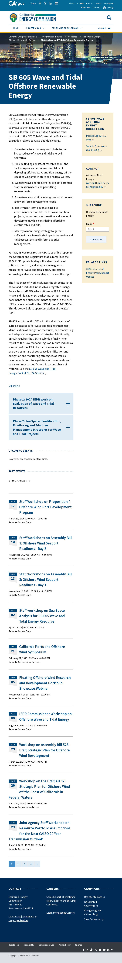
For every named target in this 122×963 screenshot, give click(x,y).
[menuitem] (15, 28)
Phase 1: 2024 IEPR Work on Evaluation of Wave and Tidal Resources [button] (33, 403)
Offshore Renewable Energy (22, 40)
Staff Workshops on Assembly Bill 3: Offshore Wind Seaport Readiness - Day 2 (45, 543)
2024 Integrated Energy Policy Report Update (97, 272)
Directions (28, 916)
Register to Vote (93, 896)
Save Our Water (92, 919)
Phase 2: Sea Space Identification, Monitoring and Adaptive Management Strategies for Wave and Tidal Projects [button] (37, 427)
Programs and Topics (52, 36)
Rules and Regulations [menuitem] (69, 28)
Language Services (18, 920)
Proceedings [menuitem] (37, 28)
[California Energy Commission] (37, 17)
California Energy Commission (23, 36)
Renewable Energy (92, 36)
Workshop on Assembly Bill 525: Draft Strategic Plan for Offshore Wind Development (44, 750)
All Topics (72, 36)
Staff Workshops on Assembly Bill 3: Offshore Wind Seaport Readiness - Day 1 (45, 579)
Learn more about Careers (60, 912)
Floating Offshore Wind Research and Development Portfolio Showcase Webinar (45, 683)
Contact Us (15, 916)
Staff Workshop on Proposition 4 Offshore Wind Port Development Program (45, 507)
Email (89, 223)
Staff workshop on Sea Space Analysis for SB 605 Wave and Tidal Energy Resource (42, 616)
